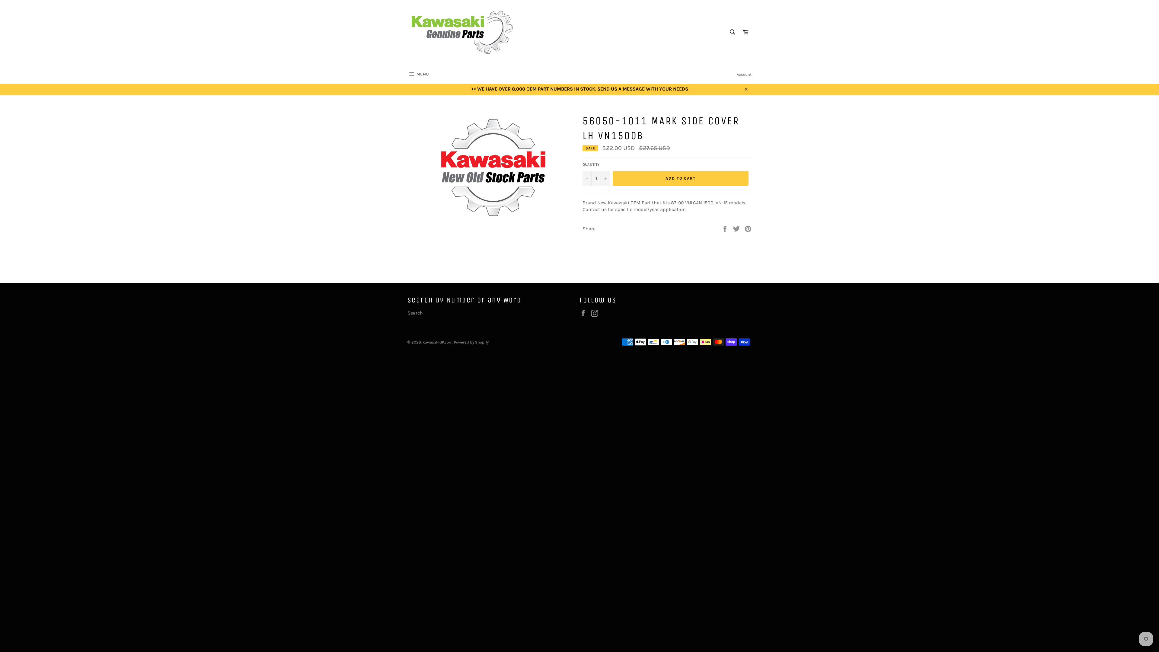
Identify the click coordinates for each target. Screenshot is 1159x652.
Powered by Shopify (471, 342)
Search (415, 313)
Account (744, 74)
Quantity (591, 164)
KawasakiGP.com (437, 342)
